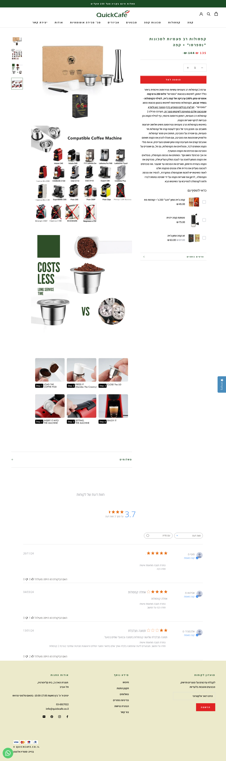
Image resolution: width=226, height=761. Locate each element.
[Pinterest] (51, 716)
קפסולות (174, 22)
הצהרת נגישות (121, 706)
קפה (190, 22)
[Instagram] (59, 716)
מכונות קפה (152, 22)
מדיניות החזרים (121, 700)
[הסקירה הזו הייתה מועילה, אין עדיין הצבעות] (32, 579)
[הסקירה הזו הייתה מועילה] (32, 656)
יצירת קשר (40, 22)
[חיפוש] (208, 14)
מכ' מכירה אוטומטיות (85, 22)
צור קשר (124, 712)
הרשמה (205, 707)
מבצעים (131, 22)
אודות (59, 22)
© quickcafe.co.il (26, 746)
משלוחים (126, 459)
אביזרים (113, 22)
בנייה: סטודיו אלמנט (23, 751)
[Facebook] (67, 716)
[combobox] (188, 536)
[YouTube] (44, 716)
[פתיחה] (216, 14)
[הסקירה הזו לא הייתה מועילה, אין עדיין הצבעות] (26, 579)
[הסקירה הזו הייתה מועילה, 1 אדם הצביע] (32, 618)
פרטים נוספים (195, 256)
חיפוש (126, 682)
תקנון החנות (123, 688)
